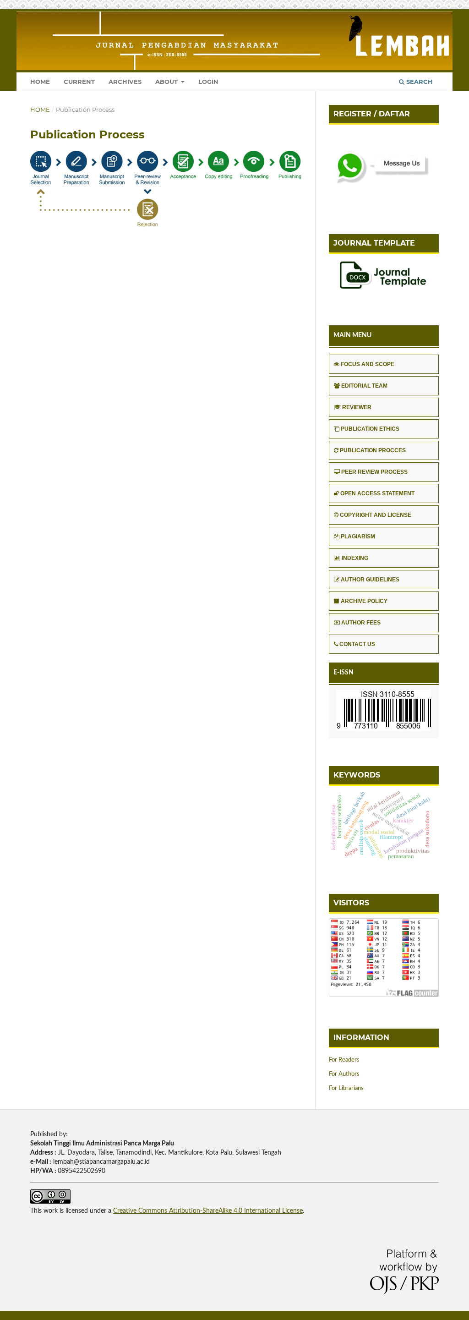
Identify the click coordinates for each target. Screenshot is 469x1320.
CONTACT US (357, 644)
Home (40, 81)
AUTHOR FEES (361, 622)
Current (79, 81)
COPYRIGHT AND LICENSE (375, 515)
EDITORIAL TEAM (364, 386)
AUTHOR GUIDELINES (370, 579)
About (167, 81)
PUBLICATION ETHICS (370, 429)
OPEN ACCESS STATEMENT (377, 493)
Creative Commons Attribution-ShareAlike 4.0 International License (208, 1211)
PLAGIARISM (358, 536)
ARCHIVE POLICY (364, 601)
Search (418, 81)
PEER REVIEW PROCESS (374, 472)
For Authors (344, 1074)
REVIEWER (356, 407)
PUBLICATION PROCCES (373, 450)
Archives (125, 81)
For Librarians (346, 1088)
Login (208, 81)
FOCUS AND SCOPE (367, 364)
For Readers (344, 1060)
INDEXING (355, 558)
